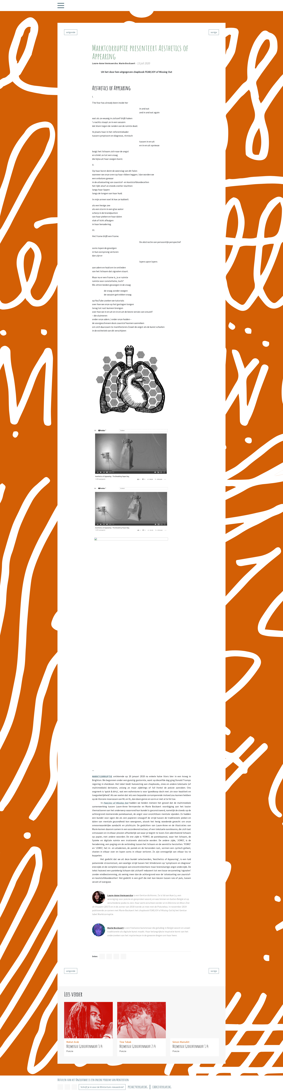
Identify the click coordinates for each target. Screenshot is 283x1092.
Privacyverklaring (138, 1087)
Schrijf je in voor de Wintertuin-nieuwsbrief (102, 1087)
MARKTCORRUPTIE (102, 776)
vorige (214, 32)
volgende (70, 32)
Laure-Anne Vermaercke (105, 63)
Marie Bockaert (127, 63)
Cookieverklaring (161, 1087)
